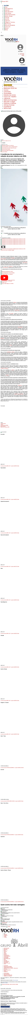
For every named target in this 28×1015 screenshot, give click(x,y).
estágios (14, 302)
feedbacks (2, 338)
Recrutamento (3, 426)
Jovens (2, 424)
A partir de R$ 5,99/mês (10, 734)
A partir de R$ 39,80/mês (12, 901)
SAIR (23, 55)
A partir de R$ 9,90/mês (10, 499)
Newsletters (11, 150)
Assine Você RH (8, 85)
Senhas (9, 149)
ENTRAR (22, 54)
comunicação (11, 313)
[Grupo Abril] (4, 1)
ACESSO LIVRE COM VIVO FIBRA (12, 984)
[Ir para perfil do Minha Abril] (14, 141)
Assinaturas (11, 145)
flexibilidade (20, 327)
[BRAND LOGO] (13, 80)
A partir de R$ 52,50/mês (12, 767)
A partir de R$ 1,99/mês (10, 566)
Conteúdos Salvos (14, 146)
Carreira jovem (3, 423)
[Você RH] (12, 40)
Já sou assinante (9, 86)
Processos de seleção (4, 425)
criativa (10, 345)
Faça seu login (15, 980)
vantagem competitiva (4, 368)
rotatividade (17, 310)
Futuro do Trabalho (4, 151)
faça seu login (5, 982)
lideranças (20, 385)
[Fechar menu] (11, 111)
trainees (7, 375)
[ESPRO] (18, 41)
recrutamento (5, 267)
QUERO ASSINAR (5, 1006)
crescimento (25, 262)
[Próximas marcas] (1, 32)
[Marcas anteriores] (1, 3)
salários (12, 369)
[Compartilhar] (2, 236)
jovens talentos (3, 258)
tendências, (11, 266)
